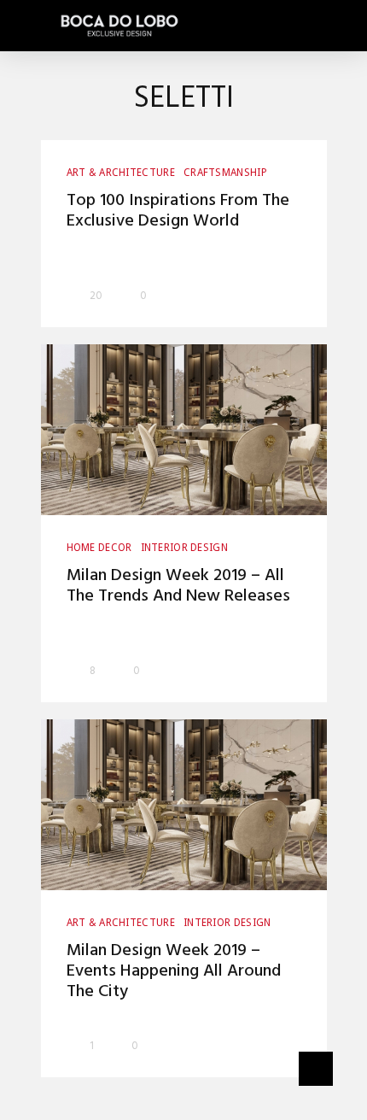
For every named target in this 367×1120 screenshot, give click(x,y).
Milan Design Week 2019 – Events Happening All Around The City (174, 971)
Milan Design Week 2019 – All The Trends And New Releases (178, 586)
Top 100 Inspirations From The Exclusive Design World (178, 211)
